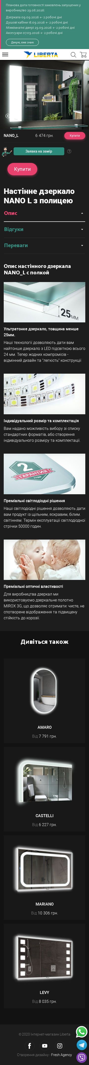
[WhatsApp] (82, 1032)
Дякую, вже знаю (22, 42)
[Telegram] (82, 1045)
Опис (10, 213)
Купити (75, 135)
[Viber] (81, 1057)
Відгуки (13, 229)
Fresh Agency (61, 1055)
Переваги (16, 245)
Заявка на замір (38, 151)
